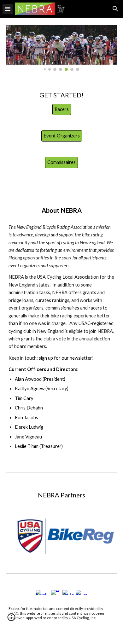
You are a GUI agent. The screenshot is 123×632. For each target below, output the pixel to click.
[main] (61, 95)
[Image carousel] (61, 48)
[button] (7, 8)
